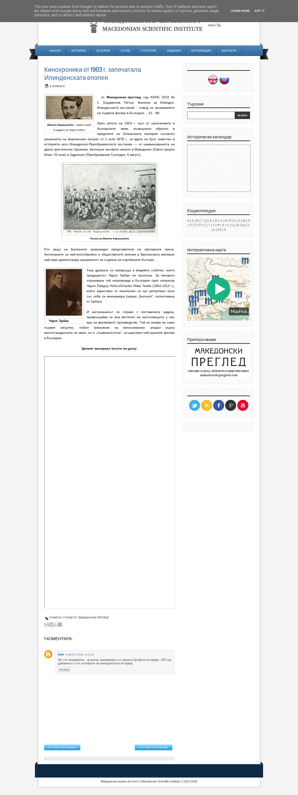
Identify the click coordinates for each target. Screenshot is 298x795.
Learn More (240, 11)
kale (61, 654)
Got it (259, 11)
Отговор (64, 669)
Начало (55, 50)
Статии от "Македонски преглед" (85, 617)
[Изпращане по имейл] (46, 624)
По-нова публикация (62, 747)
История (103, 50)
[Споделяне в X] (55, 624)
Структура (148, 50)
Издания (174, 50)
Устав (125, 50)
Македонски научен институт (120, 781)
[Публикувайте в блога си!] (51, 624)
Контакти (229, 50)
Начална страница (107, 746)
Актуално (78, 50)
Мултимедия (201, 50)
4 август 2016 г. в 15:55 (79, 654)
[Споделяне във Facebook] (60, 624)
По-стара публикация (153, 747)
